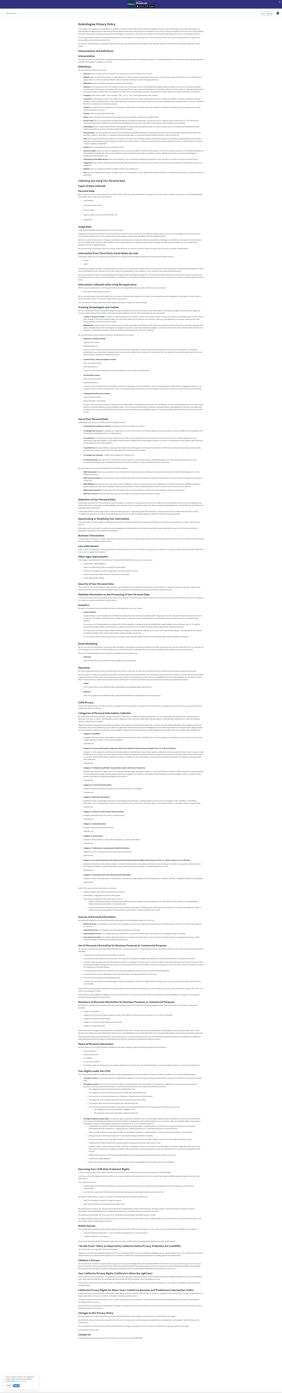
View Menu (11, 13)
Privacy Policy (22, 1381)
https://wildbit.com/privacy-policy (123, 660)
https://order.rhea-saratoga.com (126, 169)
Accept (16, 1386)
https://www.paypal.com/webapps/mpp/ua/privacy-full (131, 687)
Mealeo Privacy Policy (140, 29)
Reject (9, 1386)
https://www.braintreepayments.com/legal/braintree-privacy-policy (135, 695)
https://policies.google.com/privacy (128, 633)
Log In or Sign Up (266, 13)
